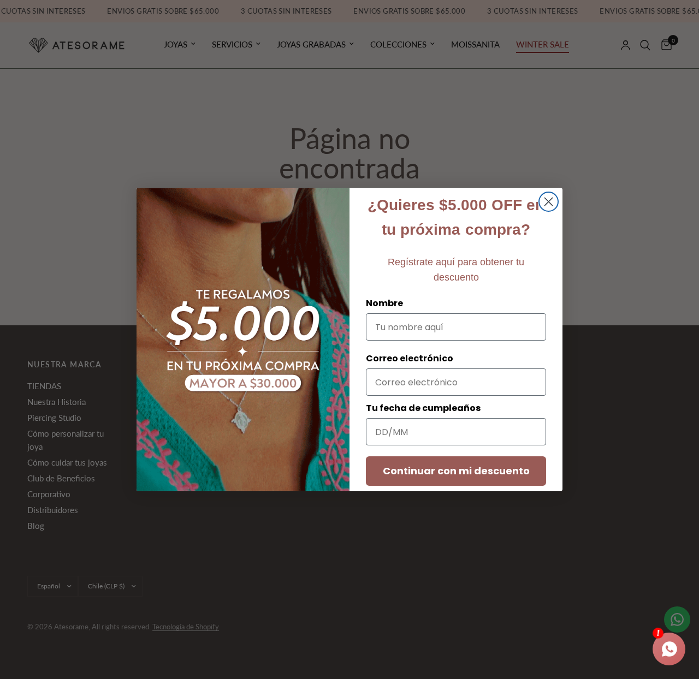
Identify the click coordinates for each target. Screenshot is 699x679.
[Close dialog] (548, 201)
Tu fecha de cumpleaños (423, 408)
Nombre (384, 303)
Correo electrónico (409, 358)
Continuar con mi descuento (456, 471)
